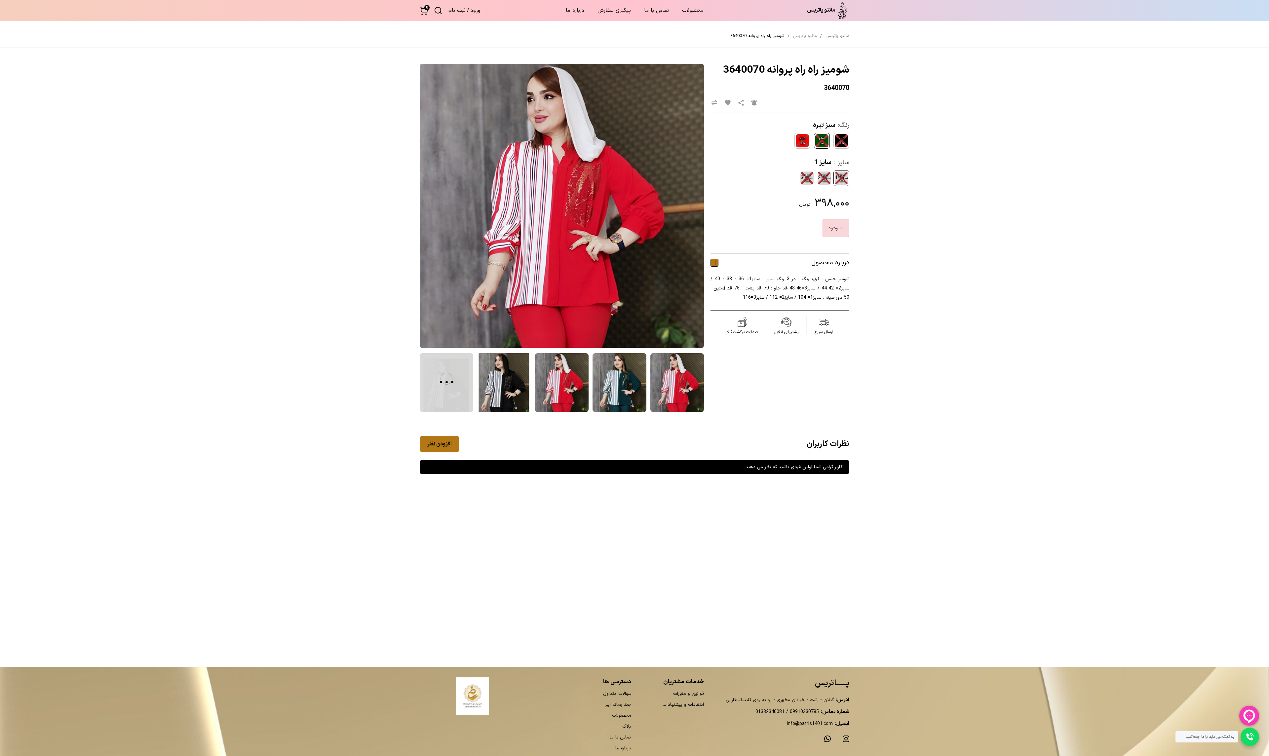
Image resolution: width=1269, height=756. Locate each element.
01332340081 (770, 711)
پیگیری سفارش (614, 11)
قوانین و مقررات (688, 693)
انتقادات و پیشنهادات (683, 704)
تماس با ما (656, 11)
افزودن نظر (439, 444)
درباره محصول (830, 263)
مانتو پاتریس (837, 36)
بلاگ (626, 726)
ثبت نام (457, 11)
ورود (476, 11)
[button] (424, 11)
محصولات (693, 11)
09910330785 (803, 711)
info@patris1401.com (810, 723)
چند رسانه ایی (617, 704)
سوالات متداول (617, 693)
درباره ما (575, 11)
